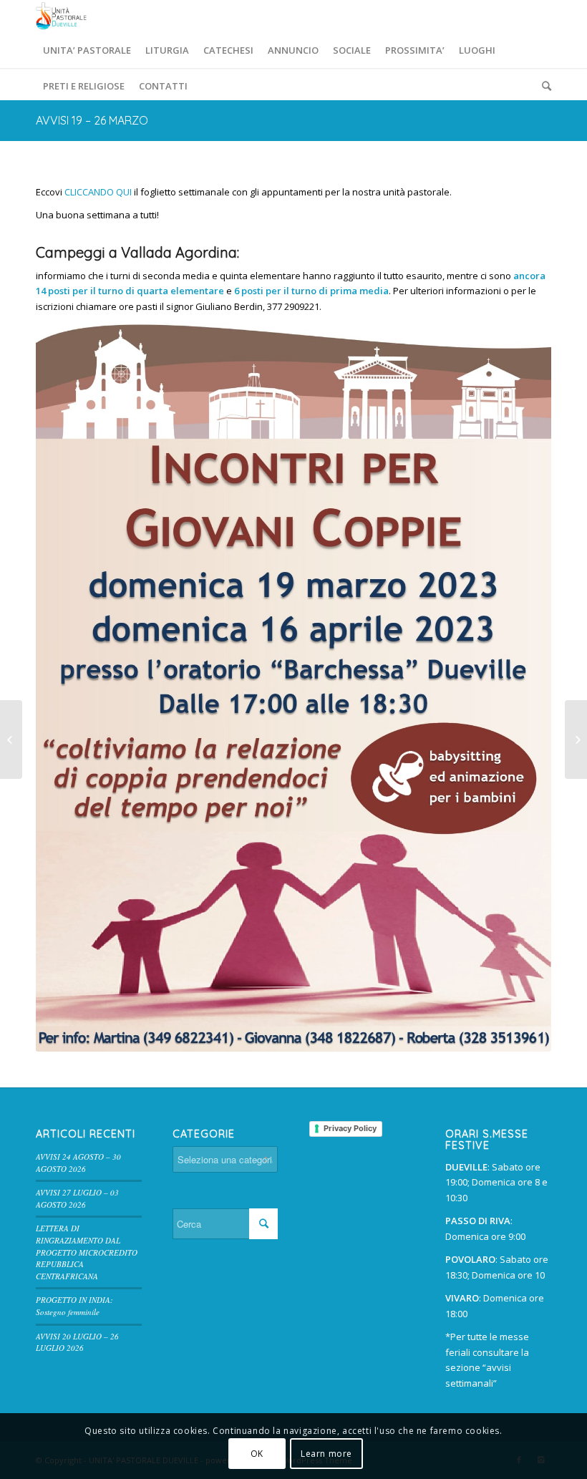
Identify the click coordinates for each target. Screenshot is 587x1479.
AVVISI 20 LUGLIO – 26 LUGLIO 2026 (77, 1342)
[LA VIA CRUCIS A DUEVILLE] (576, 739)
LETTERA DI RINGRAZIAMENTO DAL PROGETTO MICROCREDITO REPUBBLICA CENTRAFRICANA (86, 1252)
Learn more (326, 1454)
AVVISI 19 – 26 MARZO (92, 120)
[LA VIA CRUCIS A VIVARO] (11, 739)
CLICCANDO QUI (98, 191)
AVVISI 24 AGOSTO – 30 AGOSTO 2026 (78, 1162)
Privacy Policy (350, 1128)
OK (257, 1454)
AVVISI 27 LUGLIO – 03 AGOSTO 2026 (77, 1198)
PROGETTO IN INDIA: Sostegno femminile (74, 1305)
